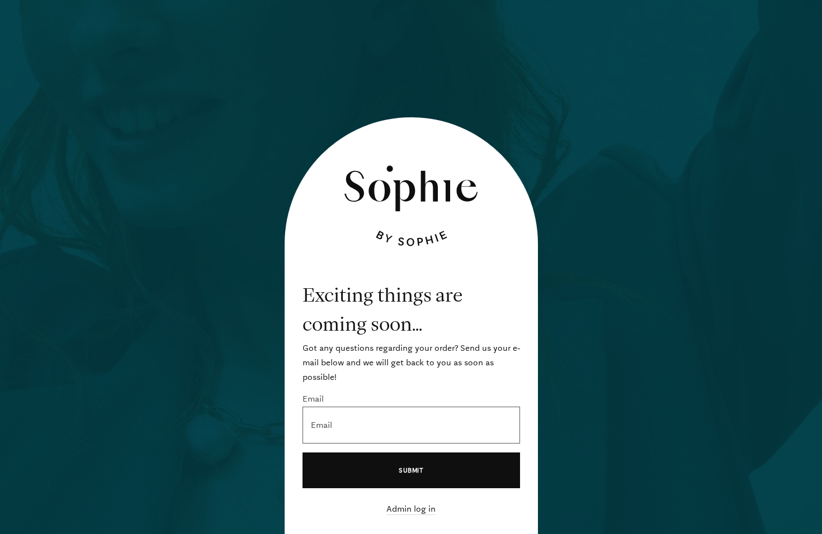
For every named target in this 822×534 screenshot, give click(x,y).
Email (313, 398)
